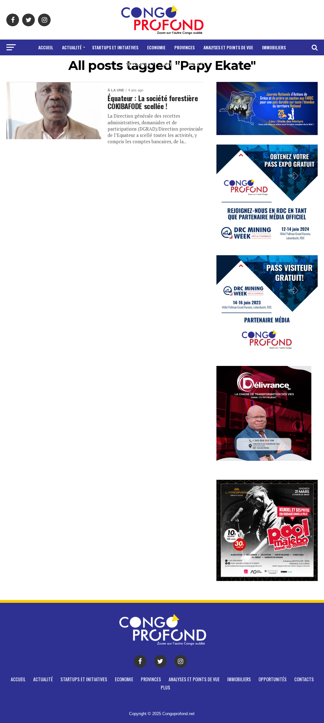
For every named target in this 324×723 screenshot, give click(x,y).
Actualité (72, 47)
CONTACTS (171, 64)
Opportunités (137, 64)
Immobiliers (274, 47)
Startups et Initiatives (115, 47)
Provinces (184, 47)
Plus (194, 64)
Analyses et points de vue (228, 47)
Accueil (45, 47)
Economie (156, 47)
